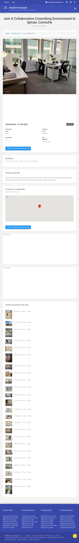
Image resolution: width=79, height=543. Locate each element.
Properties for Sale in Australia (36, 537)
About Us (28, 536)
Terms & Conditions (38, 536)
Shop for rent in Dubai (66, 518)
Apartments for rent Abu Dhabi (11, 518)
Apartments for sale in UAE (30, 522)
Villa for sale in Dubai (47, 522)
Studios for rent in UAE (28, 516)
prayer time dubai (34, 539)
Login (13, 2)
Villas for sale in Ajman (66, 520)
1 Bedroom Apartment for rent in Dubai (68, 524)
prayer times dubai (10, 539)
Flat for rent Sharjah (9, 527)
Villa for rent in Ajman (47, 527)
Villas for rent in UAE (28, 520)
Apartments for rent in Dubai (11, 516)
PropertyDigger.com (15, 536)
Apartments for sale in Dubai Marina (49, 518)
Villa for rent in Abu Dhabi (67, 516)
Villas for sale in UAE (28, 524)
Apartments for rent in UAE (30, 518)
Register (6, 2)
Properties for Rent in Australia (56, 537)
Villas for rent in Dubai (9, 520)
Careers (57, 536)
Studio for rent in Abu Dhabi (49, 525)
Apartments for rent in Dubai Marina (49, 516)
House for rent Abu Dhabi (10, 522)
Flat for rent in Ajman (47, 524)
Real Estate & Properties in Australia (15, 537)
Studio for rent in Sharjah (67, 522)
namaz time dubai (22, 539)
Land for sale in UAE (28, 525)
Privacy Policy (49, 536)
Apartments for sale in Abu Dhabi (11, 525)
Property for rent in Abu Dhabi (68, 525)
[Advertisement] (39, 106)
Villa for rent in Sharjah (47, 520)
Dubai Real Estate (27, 527)
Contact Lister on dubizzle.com (18, 148)
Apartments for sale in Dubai (11, 524)
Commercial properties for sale (68, 527)
